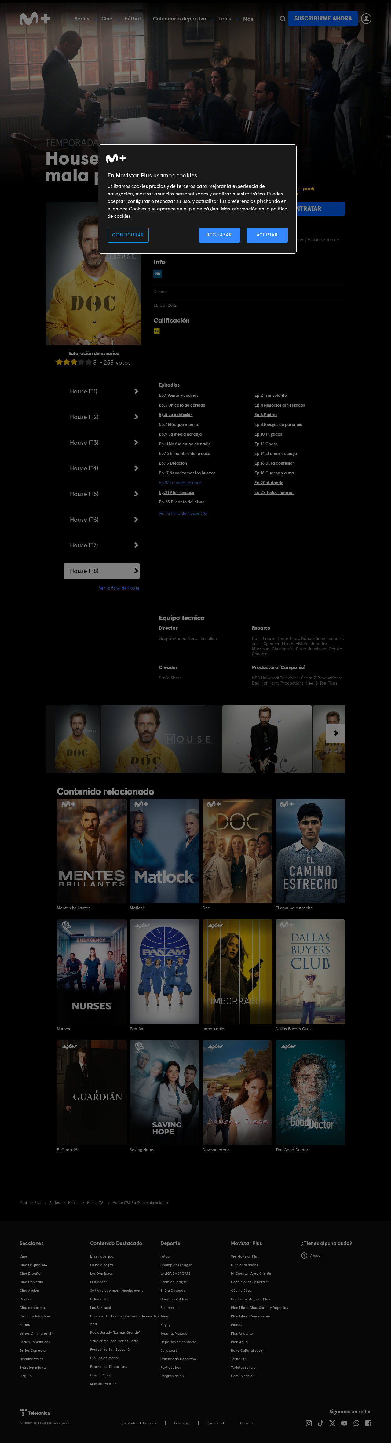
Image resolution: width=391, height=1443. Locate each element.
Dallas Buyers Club (293, 1028)
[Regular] (74, 362)
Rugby (165, 1325)
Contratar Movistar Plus (250, 1299)
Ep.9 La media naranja (180, 434)
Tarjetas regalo (243, 1367)
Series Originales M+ (36, 1333)
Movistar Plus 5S (103, 1384)
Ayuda (315, 1255)
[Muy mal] (59, 362)
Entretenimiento (33, 1367)
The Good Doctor (292, 1149)
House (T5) (84, 494)
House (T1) (83, 391)
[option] (78, 739)
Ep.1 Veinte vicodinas (178, 395)
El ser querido (101, 1256)
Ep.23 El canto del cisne (182, 501)
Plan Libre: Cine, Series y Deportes (259, 1308)
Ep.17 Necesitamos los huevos (187, 472)
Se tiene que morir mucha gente (117, 1290)
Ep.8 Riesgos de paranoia (278, 424)
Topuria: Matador (174, 1333)
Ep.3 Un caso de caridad (182, 405)
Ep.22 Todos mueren (274, 492)
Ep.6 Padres (265, 414)
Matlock (137, 907)
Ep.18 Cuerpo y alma (274, 472)
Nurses (63, 1028)
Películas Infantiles (35, 1316)
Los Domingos (101, 1273)
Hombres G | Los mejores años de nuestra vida (124, 1320)
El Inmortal (99, 1299)
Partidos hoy (170, 1367)
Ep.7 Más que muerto (179, 424)
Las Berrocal (100, 1308)
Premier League (173, 1282)
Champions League (176, 1265)
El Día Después (172, 1290)
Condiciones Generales (250, 1282)
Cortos (25, 1299)
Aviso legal (182, 1423)
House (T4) (84, 468)
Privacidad (215, 1423)
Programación (172, 1376)
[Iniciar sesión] (366, 18)
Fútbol (133, 18)
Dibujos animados (104, 1358)
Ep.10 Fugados (268, 434)
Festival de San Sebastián (111, 1349)
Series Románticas (35, 1342)
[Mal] (66, 362)
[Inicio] (35, 18)
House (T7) (84, 545)
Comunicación (243, 1376)
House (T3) (84, 442)
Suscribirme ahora (323, 18)
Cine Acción (29, 1290)
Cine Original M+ (33, 1265)
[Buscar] (282, 18)
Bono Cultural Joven (248, 1350)
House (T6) (84, 519)
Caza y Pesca (100, 1375)
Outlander (98, 1282)
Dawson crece (216, 1149)
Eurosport (168, 1350)
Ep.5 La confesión (176, 414)
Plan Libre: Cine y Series (251, 1316)
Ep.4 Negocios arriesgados (279, 405)
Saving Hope (141, 1149)
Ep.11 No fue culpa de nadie (185, 443)
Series (82, 18)
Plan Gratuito (242, 1333)
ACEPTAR (267, 235)
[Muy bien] (88, 362)
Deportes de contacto (178, 1342)
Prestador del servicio (139, 1423)
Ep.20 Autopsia (268, 482)
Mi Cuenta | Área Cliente (251, 1273)
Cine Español (30, 1273)
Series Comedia (33, 1350)
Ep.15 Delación (173, 463)
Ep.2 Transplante (270, 395)
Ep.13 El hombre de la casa (184, 453)
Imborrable (213, 1028)
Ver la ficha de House (119, 588)
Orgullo (26, 1376)
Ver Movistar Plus (245, 1256)
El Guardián (68, 1149)
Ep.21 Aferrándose (176, 492)
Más (248, 19)
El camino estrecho (294, 907)
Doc (206, 907)
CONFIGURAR (128, 235)
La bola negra (101, 1265)
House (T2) (84, 417)
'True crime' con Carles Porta (114, 1341)
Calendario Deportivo (178, 1359)
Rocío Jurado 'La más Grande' (115, 1332)
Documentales (31, 1359)
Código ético (241, 1290)
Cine (106, 18)
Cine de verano (32, 1308)
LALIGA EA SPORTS (175, 1273)
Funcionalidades (244, 1265)
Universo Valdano (174, 1299)
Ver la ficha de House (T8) (183, 513)
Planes (236, 1325)
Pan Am (137, 1028)
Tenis (224, 18)
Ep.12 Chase (266, 443)
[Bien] (81, 362)
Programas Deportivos (108, 1366)
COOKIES (246, 1423)
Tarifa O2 (238, 1359)
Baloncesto (169, 1308)
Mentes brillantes (73, 907)
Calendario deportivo (179, 18)
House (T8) (84, 571)
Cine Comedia (31, 1282)
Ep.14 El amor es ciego (275, 453)
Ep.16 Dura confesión (274, 463)
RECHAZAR (219, 235)
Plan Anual (240, 1342)
